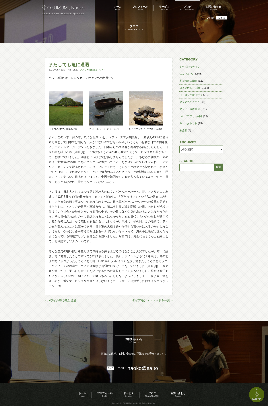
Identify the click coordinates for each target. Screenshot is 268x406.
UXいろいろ (186, 73)
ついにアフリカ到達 (190, 116)
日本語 (221, 18)
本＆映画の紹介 (188, 80)
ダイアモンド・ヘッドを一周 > (152, 300)
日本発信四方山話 (189, 87)
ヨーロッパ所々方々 (190, 94)
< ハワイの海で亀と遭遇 (60, 300)
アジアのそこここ (189, 102)
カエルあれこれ (188, 123)
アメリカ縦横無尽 (89, 69)
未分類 (183, 130)
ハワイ (102, 69)
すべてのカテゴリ (189, 66)
